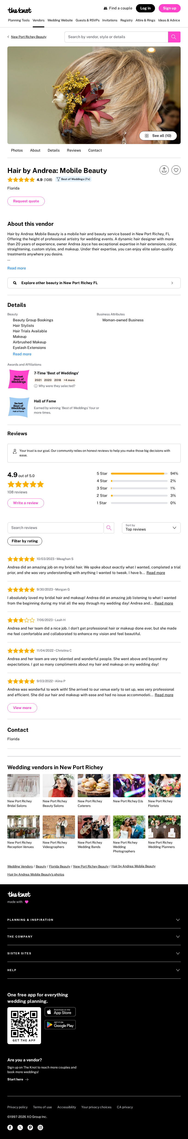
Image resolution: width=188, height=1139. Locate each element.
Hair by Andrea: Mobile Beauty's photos (35, 874)
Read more (16, 268)
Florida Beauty (59, 866)
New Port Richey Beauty (28, 37)
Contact (95, 150)
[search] (109, 527)
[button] (54, 386)
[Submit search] (174, 36)
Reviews (74, 150)
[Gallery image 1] (94, 95)
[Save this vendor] (176, 170)
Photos (17, 150)
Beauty (41, 866)
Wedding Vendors (20, 866)
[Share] (164, 170)
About (35, 150)
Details (54, 150)
